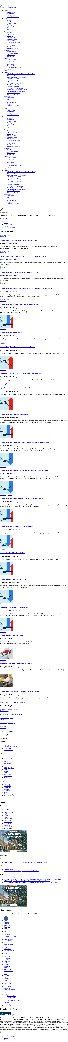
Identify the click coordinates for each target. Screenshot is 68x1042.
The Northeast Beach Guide (15, 85)
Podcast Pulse (11, 66)
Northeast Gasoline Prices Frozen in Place (12, 553)
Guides (6, 72)
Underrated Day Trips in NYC (15, 83)
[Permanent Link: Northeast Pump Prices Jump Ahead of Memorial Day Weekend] (4, 267)
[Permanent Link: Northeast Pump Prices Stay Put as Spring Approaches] (6, 521)
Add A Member (11, 102)
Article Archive (11, 996)
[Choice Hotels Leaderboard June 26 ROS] (12, 702)
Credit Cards (10, 26)
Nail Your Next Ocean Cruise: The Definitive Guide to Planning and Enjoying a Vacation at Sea (30, 882)
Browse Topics (11, 997)
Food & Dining (11, 59)
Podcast (6, 70)
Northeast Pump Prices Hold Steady (11, 332)
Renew (9, 101)
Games (9, 69)
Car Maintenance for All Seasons (16, 91)
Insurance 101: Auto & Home (15, 88)
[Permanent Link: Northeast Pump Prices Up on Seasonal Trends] (6, 409)
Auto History (10, 13)
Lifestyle (6, 58)
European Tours (11, 37)
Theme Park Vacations (13, 48)
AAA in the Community (14, 67)
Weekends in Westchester (14, 78)
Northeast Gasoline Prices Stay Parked (12, 635)
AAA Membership (9, 97)
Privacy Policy (8, 1035)
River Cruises (11, 45)
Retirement (10, 28)
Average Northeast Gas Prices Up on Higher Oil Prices (16, 663)
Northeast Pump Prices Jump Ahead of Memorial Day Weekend (19, 272)
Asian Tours (7, 811)
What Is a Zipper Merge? (7, 723)
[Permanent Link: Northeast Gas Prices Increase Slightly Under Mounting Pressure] (6, 686)
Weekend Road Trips (13, 86)
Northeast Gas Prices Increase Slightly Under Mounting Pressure (19, 691)
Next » (11, 701)
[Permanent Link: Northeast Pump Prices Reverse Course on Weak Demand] (5, 342)
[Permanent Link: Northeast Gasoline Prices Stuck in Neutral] (6, 574)
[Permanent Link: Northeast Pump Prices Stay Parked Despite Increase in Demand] (5, 299)
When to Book (8, 828)
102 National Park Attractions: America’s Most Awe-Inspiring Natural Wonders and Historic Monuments (33, 879)
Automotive (7, 10)
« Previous (3, 701)
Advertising (7, 1004)
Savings (9, 20)
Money (6, 18)
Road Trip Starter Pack (7, 731)
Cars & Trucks (11, 12)
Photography (7, 774)
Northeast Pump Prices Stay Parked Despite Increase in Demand (19, 304)
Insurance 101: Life (12, 80)
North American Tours (13, 42)
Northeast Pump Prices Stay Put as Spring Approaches (16, 526)
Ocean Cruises (11, 44)
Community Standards (13, 1000)
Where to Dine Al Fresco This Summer (11, 714)
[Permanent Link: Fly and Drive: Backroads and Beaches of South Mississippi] (3, 383)
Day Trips (10, 36)
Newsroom (3, 236)
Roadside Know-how (13, 17)
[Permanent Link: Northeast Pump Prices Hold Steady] (6, 327)
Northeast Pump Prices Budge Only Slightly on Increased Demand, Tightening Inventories (27, 288)
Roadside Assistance (13, 105)
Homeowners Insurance (13, 53)
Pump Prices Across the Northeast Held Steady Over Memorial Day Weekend (23, 256)
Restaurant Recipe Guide (11, 869)
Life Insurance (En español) (15, 82)
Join (8, 99)
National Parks (11, 40)
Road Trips (10, 47)
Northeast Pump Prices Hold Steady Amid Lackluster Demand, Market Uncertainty (25, 442)
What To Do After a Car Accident (16, 77)
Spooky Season (8, 776)
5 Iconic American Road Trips (12, 877)
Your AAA (7, 992)
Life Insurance (11, 55)
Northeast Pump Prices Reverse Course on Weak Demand (17, 347)
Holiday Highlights (9, 768)
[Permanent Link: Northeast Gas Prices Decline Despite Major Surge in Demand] (5, 235)
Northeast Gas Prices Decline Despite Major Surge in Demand (19, 240)
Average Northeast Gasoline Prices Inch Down (14, 607)
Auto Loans (10, 21)
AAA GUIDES (8, 1005)
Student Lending (11, 23)
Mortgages (10, 25)
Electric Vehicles (11, 15)
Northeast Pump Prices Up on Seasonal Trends (14, 414)
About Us (6, 994)
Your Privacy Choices (10, 1036)
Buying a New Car (12, 94)
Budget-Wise (10, 29)
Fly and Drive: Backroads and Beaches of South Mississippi (18, 388)
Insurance (6, 50)
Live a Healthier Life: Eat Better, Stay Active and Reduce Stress (21, 871)
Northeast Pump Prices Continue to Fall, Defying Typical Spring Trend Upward (24, 470)
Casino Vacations (12, 34)
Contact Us (7, 999)
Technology (10, 64)
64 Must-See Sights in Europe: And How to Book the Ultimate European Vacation (27, 881)
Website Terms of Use (10, 1038)
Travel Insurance (11, 56)
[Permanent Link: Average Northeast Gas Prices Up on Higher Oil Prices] (6, 658)
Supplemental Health (9, 795)
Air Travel (10, 32)
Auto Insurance (11, 51)
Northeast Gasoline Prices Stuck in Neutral (13, 579)
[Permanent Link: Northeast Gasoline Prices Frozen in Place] (6, 547)
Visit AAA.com (4, 218)
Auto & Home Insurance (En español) (17, 89)
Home (9, 63)
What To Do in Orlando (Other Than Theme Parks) (21, 74)
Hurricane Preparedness (13, 93)
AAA (5, 757)
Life (5, 931)
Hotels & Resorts (12, 39)
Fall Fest (6, 761)
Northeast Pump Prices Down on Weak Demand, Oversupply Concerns (21, 498)
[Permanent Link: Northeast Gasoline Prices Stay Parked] (6, 630)
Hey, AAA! (7, 96)
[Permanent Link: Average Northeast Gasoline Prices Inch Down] (6, 602)
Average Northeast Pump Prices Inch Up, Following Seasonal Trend (20, 373)
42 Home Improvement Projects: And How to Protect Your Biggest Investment (25, 862)
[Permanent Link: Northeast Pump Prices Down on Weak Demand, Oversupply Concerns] (6, 493)
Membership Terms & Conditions (13, 1040)
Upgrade (9, 104)
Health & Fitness (11, 61)
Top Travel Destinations (13, 75)
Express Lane (7, 760)
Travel (5, 31)
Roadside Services (9, 950)
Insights (6, 771)
